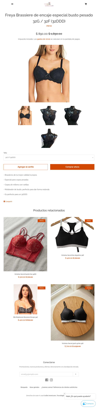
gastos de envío (43, 39)
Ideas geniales (34, 387)
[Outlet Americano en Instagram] (51, 380)
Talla (5, 153)
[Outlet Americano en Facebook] (46, 380)
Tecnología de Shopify (64, 395)
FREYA (49, 26)
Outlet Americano (50, 395)
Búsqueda (24, 387)
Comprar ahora (72, 167)
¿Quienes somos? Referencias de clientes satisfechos (59, 387)
